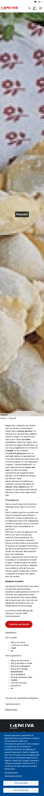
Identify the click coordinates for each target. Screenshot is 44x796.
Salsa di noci (11, 710)
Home (3, 418)
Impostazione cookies (13, 776)
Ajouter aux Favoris (20, 624)
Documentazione (11, 772)
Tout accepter (20, 790)
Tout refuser (21, 783)
